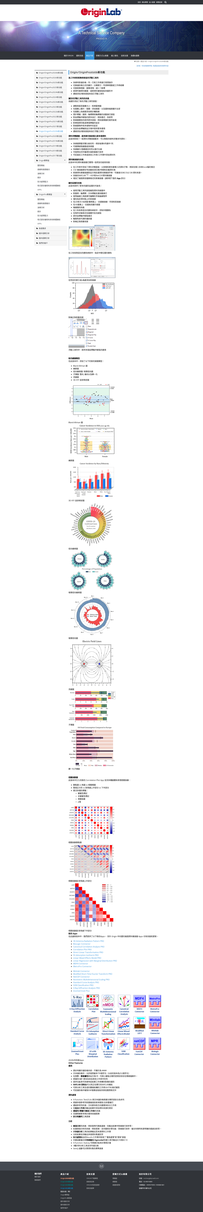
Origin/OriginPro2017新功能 (50, 155)
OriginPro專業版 (45, 194)
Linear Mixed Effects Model (85, 958)
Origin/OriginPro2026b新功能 (51, 73)
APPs (39, 189)
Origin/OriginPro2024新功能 (50, 97)
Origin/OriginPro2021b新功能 (51, 121)
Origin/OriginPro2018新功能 (50, 151)
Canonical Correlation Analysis (86, 946)
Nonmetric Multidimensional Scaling (89, 979)
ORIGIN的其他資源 (92, 1185)
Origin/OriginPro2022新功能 (50, 116)
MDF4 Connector (80, 963)
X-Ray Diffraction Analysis (84, 988)
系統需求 (42, 228)
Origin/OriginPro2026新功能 (50, 77)
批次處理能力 (42, 181)
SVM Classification (81, 985)
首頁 (137, 61)
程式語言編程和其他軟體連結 (48, 185)
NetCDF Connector (81, 976)
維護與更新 (116, 1185)
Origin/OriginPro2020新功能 (50, 136)
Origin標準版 (44, 160)
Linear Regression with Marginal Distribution (93, 961)
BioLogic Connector (81, 944)
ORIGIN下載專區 (92, 1178)
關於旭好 (38, 1177)
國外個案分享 (44, 233)
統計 (39, 177)
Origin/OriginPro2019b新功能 (51, 141)
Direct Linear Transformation (86, 952)
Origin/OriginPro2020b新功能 (158, 61)
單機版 (115, 1178)
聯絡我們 (38, 1180)
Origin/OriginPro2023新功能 (50, 107)
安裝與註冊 (90, 1182)
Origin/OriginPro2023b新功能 (51, 102)
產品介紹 (144, 61)
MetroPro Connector (82, 966)
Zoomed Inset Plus (81, 991)
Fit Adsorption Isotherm (83, 955)
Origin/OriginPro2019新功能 (50, 146)
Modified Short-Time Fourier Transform (90, 974)
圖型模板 (41, 165)
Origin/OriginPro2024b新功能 (51, 92)
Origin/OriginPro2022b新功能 (51, 112)
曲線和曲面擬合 (43, 169)
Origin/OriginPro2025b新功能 (51, 82)
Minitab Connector (81, 971)
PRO (102, 941)
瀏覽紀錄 (159, 2)
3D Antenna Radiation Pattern (86, 941)
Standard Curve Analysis (84, 982)
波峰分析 (41, 173)
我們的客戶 (43, 243)
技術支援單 (90, 1188)
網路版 (115, 1182)
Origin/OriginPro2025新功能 (50, 87)
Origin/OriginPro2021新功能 (50, 126)
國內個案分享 (44, 238)
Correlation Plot (80, 949)
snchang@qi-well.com (151, 1178)
